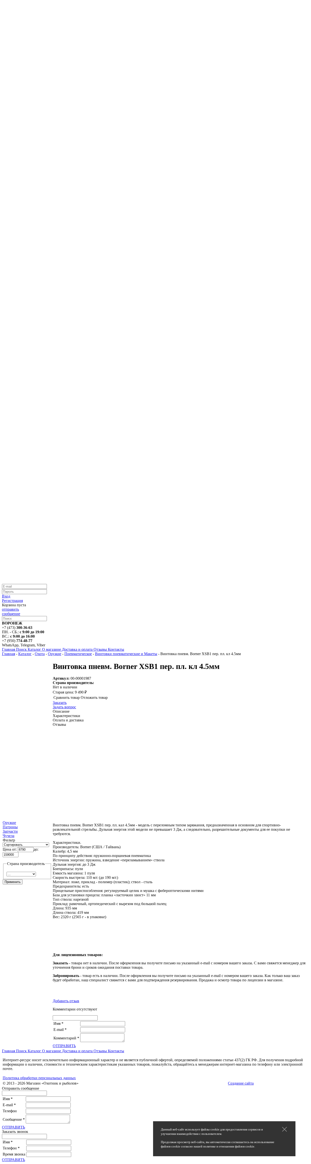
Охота (40, 654)
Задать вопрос (64, 707)
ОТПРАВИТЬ (64, 1046)
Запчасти (10, 831)
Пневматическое (78, 654)
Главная (8, 654)
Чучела (8, 836)
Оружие (54, 654)
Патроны (10, 827)
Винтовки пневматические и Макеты (126, 654)
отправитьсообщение (11, 611)
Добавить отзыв (66, 1001)
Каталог (25, 654)
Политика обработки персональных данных (39, 1078)
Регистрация (12, 601)
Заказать (60, 703)
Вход (6, 596)
